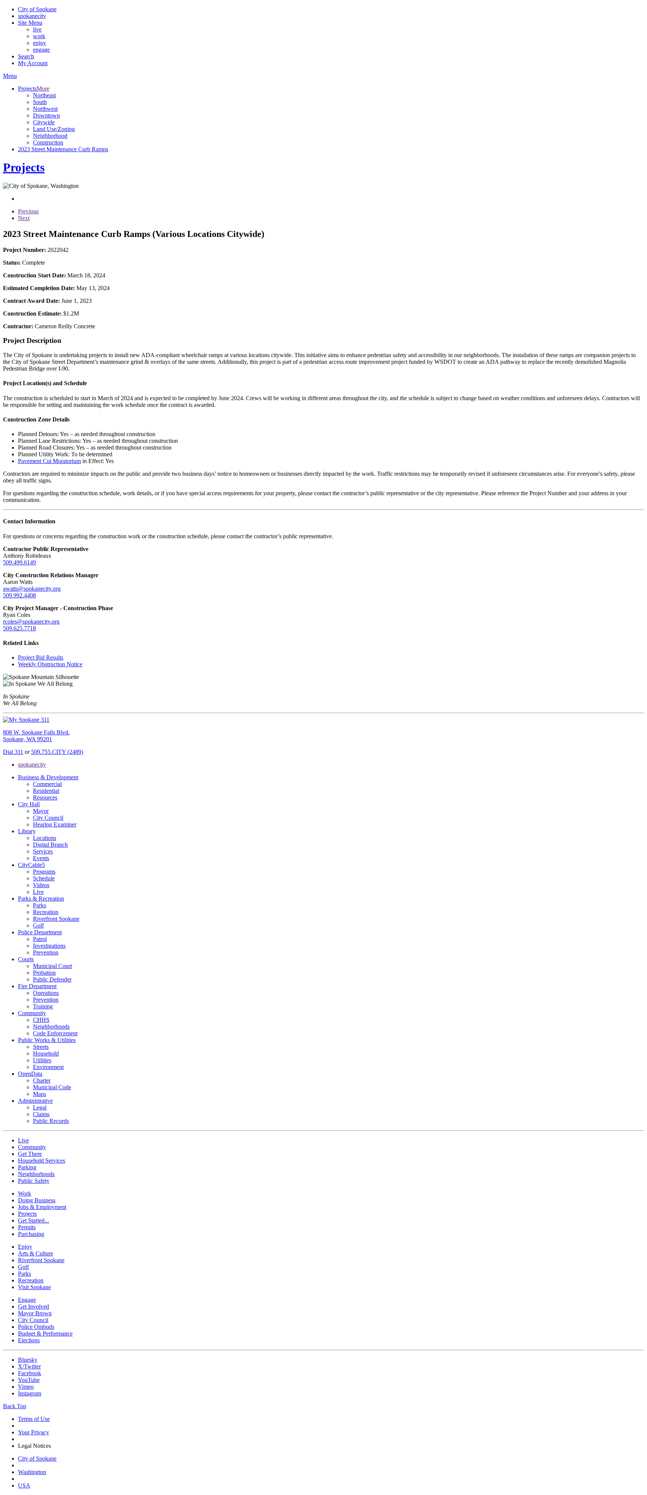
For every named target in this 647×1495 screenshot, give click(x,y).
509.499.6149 (19, 562)
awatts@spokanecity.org (32, 588)
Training (43, 1006)
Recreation (45, 912)
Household (46, 1053)
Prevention (45, 952)
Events (41, 858)
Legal (39, 1107)
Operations (46, 993)
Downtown (46, 115)
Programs (44, 871)
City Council (48, 818)
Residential (46, 791)
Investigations (49, 946)
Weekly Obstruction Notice (50, 664)
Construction (48, 142)
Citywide (44, 122)
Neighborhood (50, 136)
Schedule (44, 878)
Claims (41, 1114)
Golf (38, 925)
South (40, 102)
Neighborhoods (51, 1026)
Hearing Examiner (54, 824)
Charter (42, 1080)
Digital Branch (50, 844)
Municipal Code (52, 1087)
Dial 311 (13, 752)
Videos (41, 885)
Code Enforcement (55, 1033)
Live (38, 892)
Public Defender (52, 979)
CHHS (41, 1020)
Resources (45, 797)
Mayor (41, 811)
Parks (39, 905)
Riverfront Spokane (56, 919)
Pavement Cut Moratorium (49, 461)
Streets (41, 1047)
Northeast (44, 95)
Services (43, 851)
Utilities (42, 1060)
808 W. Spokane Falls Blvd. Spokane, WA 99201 (36, 735)
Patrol (40, 939)
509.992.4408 (19, 595)
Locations (44, 838)
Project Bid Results (40, 657)
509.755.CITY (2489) (57, 752)
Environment (48, 1067)
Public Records (51, 1121)
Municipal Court (52, 966)
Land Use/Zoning (54, 129)
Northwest (45, 109)
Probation (44, 972)
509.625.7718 (19, 628)
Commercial (47, 784)
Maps (39, 1094)
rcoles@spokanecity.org (31, 621)
